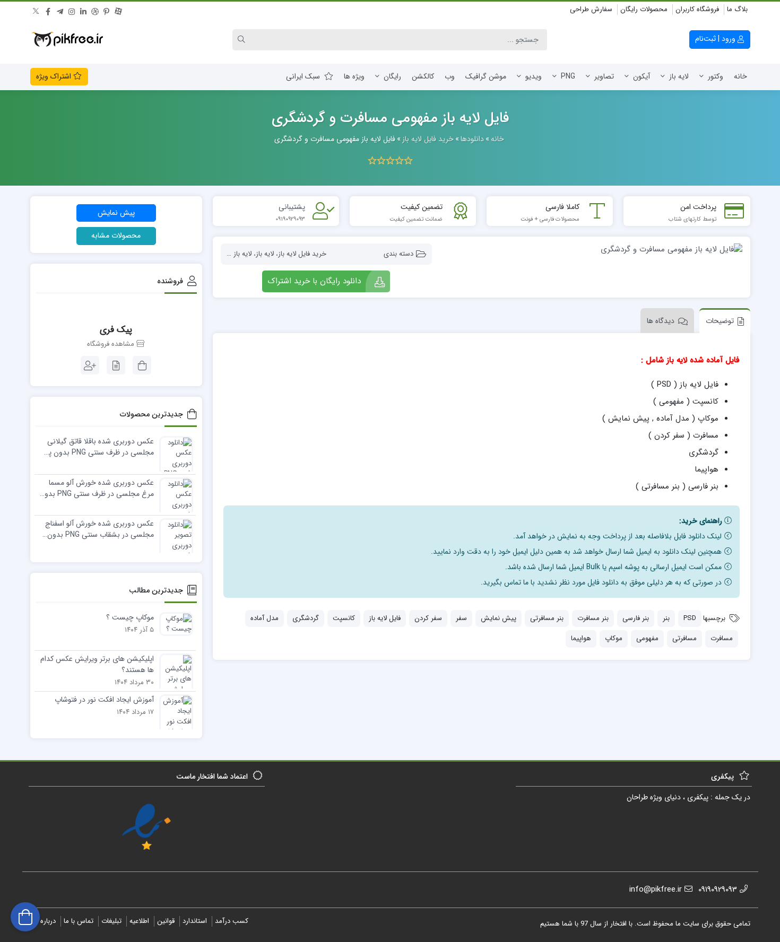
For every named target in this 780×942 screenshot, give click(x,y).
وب (450, 76)
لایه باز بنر (238, 253)
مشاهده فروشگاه (111, 344)
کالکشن (423, 76)
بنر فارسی (635, 618)
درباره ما (44, 921)
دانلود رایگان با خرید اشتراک (314, 281)
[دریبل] (95, 10)
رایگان (392, 76)
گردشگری (305, 618)
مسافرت (721, 638)
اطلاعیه (139, 921)
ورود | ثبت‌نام (716, 39)
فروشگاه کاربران (697, 9)
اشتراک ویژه (54, 76)
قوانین (166, 921)
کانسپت (344, 618)
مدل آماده (264, 618)
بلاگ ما (737, 9)
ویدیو (533, 76)
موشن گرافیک (485, 76)
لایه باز (679, 76)
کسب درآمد (231, 921)
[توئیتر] (36, 10)
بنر (666, 618)
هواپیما (581, 638)
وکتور (715, 76)
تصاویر (604, 76)
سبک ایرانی (303, 76)
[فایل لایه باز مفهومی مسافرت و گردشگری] (592, 249)
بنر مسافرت (593, 618)
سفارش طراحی (591, 9)
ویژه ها (354, 76)
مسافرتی (684, 638)
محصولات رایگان (644, 9)
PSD (689, 618)
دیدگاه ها (660, 321)
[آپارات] (118, 10)
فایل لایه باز (385, 618)
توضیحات (720, 321)
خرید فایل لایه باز (302, 253)
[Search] (243, 39)
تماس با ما (78, 921)
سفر (461, 618)
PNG (568, 76)
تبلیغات (111, 921)
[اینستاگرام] (71, 10)
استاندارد (195, 921)
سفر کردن (428, 618)
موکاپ (613, 638)
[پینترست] (106, 10)
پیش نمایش (498, 618)
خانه (740, 76)
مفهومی (647, 638)
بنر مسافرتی (547, 618)
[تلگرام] (60, 10)
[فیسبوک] (48, 10)
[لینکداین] (83, 10)
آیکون (641, 76)
